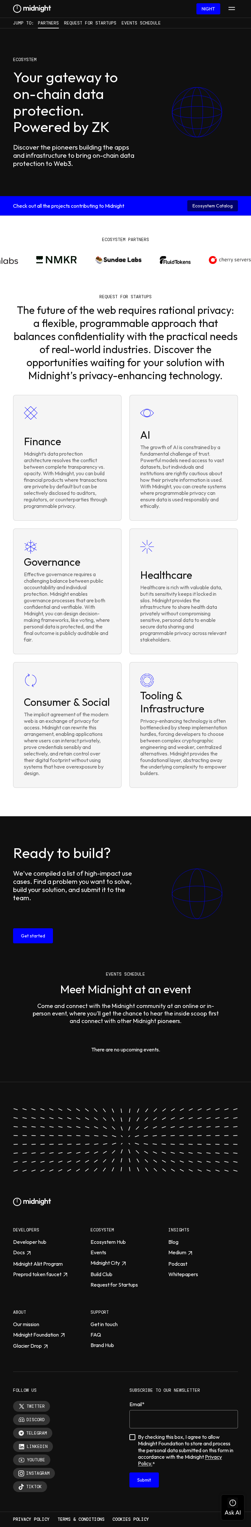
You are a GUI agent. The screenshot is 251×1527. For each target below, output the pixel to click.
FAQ (96, 1334)
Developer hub (29, 1242)
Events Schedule (141, 23)
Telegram (36, 1433)
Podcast (177, 1263)
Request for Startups (114, 1284)
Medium (177, 1252)
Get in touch (104, 1324)
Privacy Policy (31, 1519)
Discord (35, 1419)
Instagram (38, 1473)
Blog (173, 1242)
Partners (48, 23)
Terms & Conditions (81, 1519)
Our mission (26, 1324)
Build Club (101, 1274)
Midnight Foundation (36, 1334)
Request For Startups (90, 23)
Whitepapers (183, 1274)
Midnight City (105, 1262)
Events (98, 1252)
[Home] (32, 9)
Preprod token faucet (37, 1274)
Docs (19, 1252)
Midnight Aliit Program (38, 1263)
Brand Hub (102, 1345)
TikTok (34, 1486)
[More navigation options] (232, 9)
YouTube (36, 1460)
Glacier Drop (27, 1345)
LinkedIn (37, 1446)
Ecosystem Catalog (212, 206)
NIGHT (208, 9)
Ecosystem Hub (108, 1242)
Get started (33, 936)
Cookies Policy (130, 1519)
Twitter (35, 1406)
